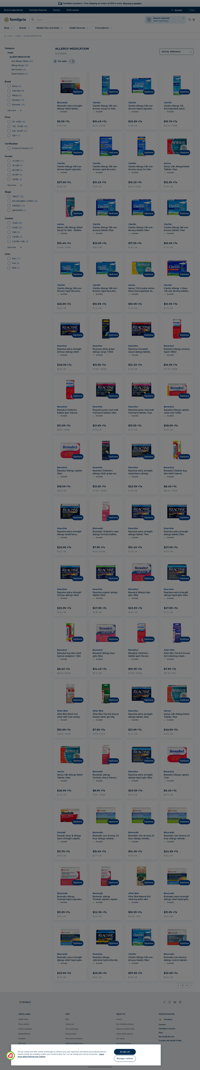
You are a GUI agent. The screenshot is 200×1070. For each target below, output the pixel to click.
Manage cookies (125, 1058)
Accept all (125, 1052)
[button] (10, 1055)
